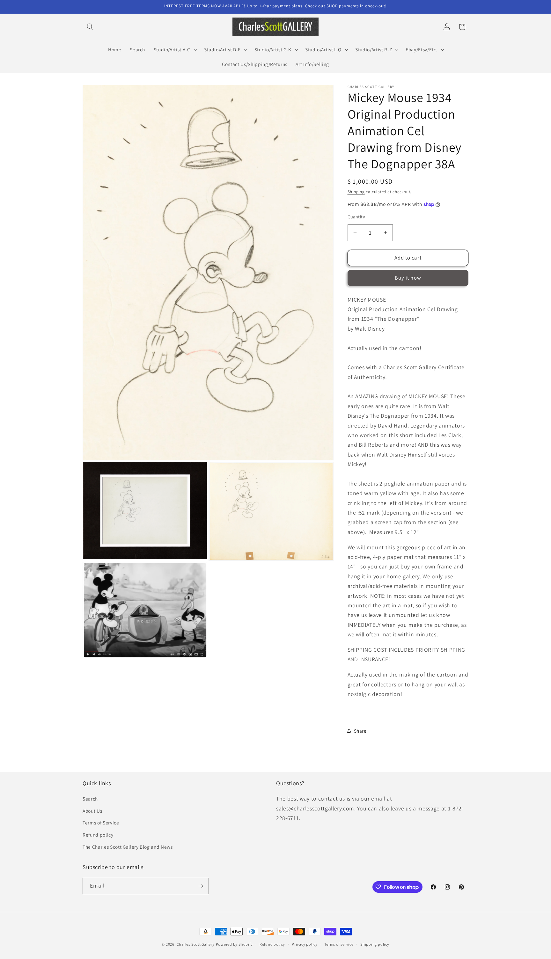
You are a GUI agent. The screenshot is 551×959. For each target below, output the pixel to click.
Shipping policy (374, 944)
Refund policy (98, 834)
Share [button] (360, 731)
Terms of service (338, 944)
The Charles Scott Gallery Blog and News (128, 847)
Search (90, 798)
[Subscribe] (201, 886)
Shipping (356, 191)
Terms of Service (101, 822)
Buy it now (408, 277)
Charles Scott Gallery (196, 944)
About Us (92, 811)
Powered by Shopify (234, 944)
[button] (90, 26)
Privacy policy (305, 944)
